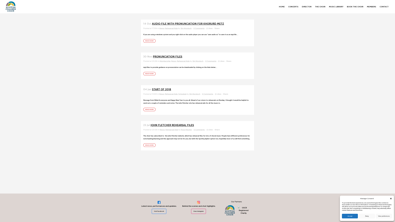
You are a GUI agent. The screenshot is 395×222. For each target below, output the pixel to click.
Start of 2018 (161, 89)
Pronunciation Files (167, 56)
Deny (367, 216)
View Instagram (198, 211)
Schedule (182, 94)
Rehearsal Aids (171, 28)
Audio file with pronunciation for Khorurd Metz (188, 23)
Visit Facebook (159, 211)
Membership (165, 61)
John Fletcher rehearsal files (172, 125)
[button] (391, 199)
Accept (350, 216)
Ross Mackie (186, 130)
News (161, 28)
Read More (149, 41)
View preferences (384, 216)
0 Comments (198, 28)
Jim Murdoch (186, 28)
